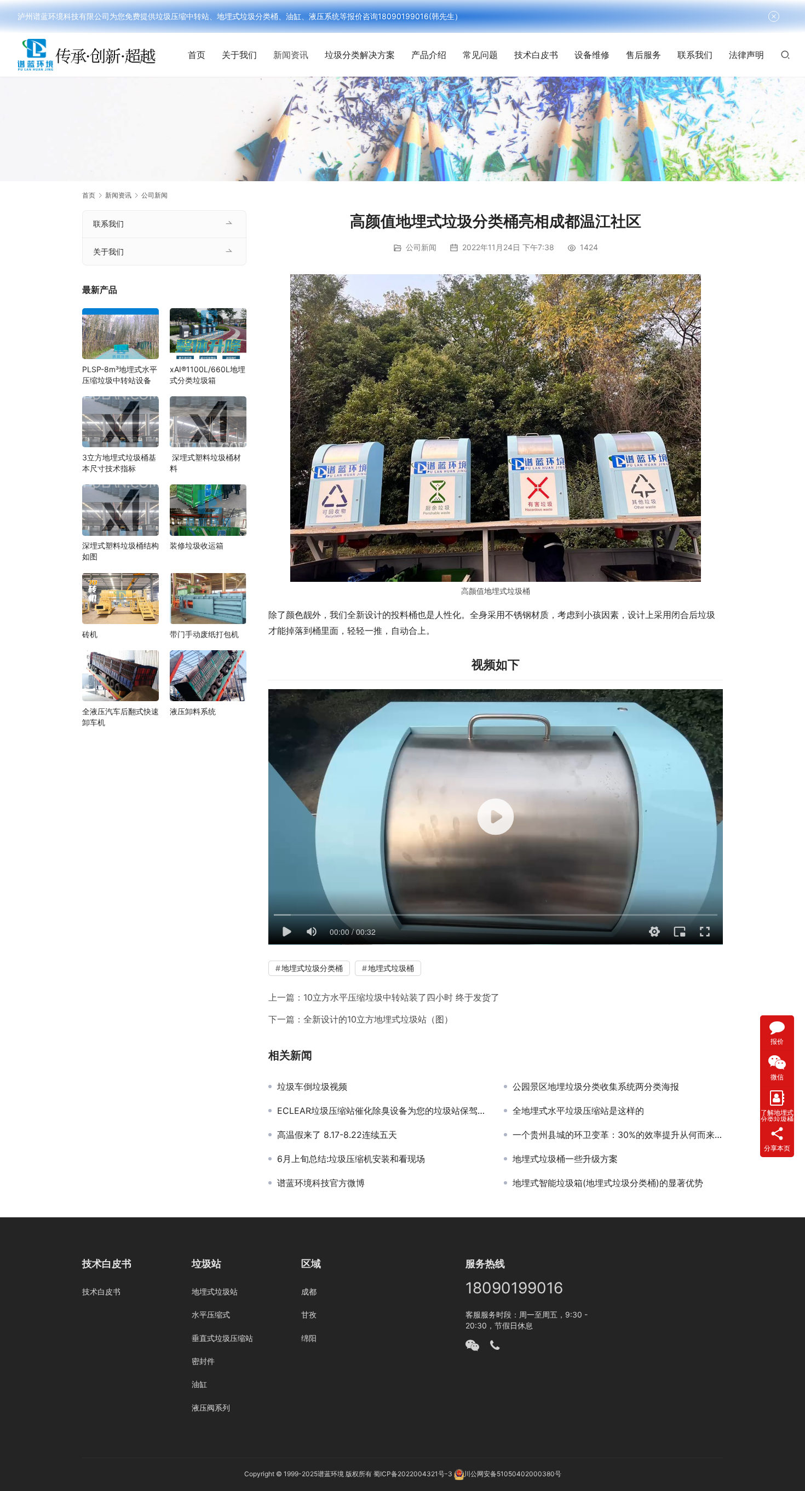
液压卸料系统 (193, 710)
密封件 (203, 1361)
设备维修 (592, 54)
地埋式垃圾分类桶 (312, 968)
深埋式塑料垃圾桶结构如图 (120, 551)
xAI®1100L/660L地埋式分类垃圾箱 (207, 374)
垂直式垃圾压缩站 (222, 1338)
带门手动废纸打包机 (204, 633)
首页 (196, 54)
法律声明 (746, 54)
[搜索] (785, 54)
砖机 (89, 633)
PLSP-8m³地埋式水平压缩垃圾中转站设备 (119, 374)
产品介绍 (428, 54)
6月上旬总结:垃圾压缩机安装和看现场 (351, 1159)
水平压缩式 (211, 1314)
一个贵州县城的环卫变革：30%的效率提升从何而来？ (618, 1135)
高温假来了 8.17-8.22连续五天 (337, 1135)
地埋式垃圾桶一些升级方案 (565, 1159)
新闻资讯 (290, 54)
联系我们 (694, 54)
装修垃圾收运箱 (196, 545)
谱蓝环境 (331, 1474)
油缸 (199, 1384)
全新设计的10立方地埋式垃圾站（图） (378, 1019)
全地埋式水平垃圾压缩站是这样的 (578, 1111)
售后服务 (643, 54)
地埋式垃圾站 (215, 1291)
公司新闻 (421, 247)
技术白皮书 (536, 54)
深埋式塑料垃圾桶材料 (205, 462)
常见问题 (480, 54)
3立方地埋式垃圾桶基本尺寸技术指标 (119, 462)
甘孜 (309, 1314)
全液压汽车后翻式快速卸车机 (120, 716)
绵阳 (309, 1338)
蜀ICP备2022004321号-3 (412, 1474)
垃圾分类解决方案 (360, 54)
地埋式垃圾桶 (507, 591)
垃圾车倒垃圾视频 (312, 1086)
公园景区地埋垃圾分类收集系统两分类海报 (596, 1086)
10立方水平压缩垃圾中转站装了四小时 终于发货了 (401, 997)
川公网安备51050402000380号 (512, 1474)
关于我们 (239, 54)
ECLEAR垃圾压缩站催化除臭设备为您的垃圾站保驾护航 (382, 1111)
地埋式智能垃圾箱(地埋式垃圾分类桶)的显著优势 (608, 1183)
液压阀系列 (211, 1407)
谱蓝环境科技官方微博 (321, 1183)
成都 (309, 1291)
